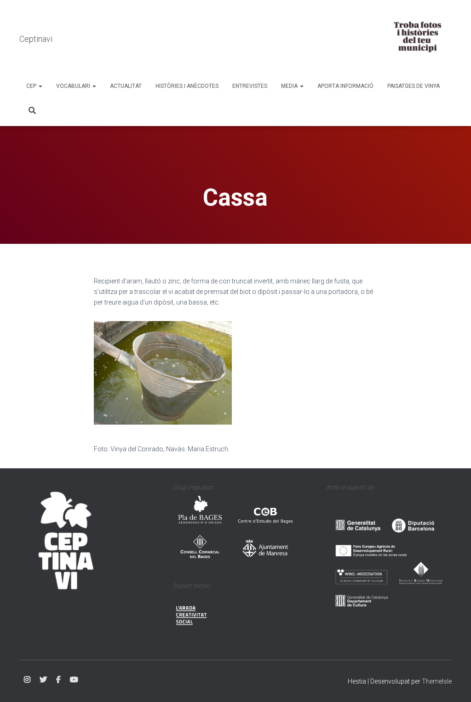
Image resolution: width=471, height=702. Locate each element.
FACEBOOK (58, 679)
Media (290, 86)
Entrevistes (249, 86)
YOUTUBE (74, 679)
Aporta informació (345, 86)
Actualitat (126, 86)
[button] (40, 86)
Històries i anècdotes (186, 86)
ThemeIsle (437, 681)
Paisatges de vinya (413, 86)
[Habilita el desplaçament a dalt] (453, 683)
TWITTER (43, 679)
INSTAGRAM (27, 679)
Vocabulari (74, 86)
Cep (32, 86)
